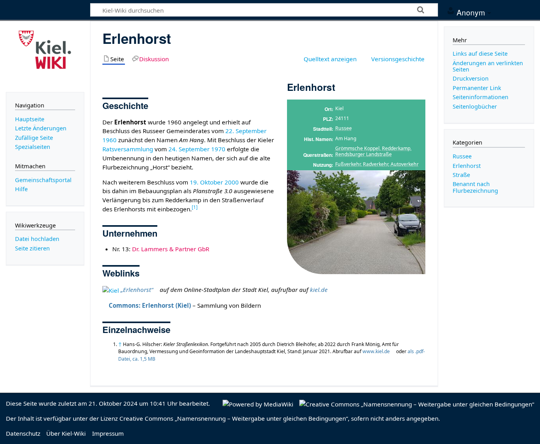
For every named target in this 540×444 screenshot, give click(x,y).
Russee (343, 128)
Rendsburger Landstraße (363, 154)
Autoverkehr (405, 164)
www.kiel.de (376, 351)
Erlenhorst (467, 165)
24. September (189, 149)
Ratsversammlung (127, 149)
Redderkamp (396, 148)
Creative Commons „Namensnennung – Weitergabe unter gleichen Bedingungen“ (233, 418)
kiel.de (319, 289)
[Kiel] (110, 289)
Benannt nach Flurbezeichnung (475, 187)
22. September (245, 131)
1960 (109, 140)
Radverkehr (375, 164)
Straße (461, 175)
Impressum (108, 433)
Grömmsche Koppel (357, 148)
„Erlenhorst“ (137, 289)
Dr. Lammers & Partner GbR (170, 249)
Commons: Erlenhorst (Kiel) (150, 305)
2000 (232, 182)
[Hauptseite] (45, 55)
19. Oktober (206, 182)
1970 (218, 149)
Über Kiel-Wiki (66, 433)
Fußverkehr (348, 164)
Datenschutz (23, 433)
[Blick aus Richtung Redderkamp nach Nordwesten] (356, 222)
